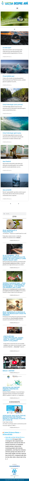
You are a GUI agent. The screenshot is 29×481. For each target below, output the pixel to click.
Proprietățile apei (8, 76)
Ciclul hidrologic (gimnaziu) (12, 133)
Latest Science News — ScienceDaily (12, 433)
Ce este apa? (7, 47)
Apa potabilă (7, 190)
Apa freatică (7, 161)
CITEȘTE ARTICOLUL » (7, 56)
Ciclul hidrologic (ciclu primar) (13, 104)
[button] (17, 8)
